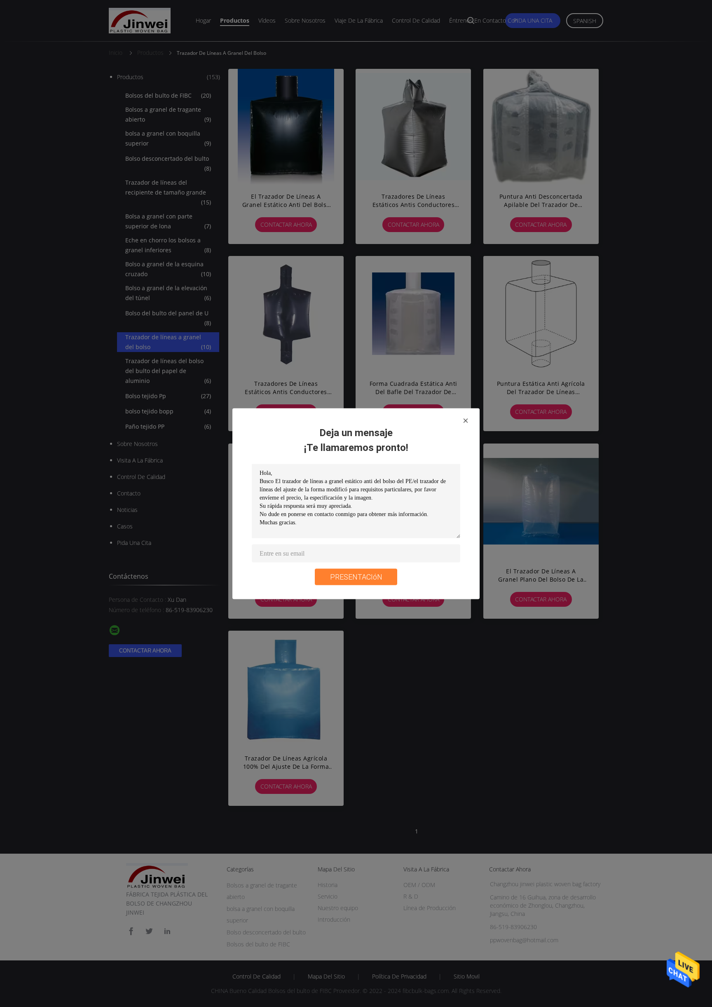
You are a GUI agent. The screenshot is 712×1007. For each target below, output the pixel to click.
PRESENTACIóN (356, 576)
